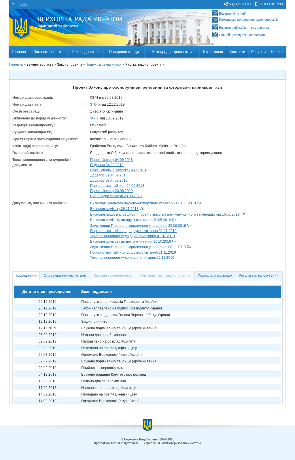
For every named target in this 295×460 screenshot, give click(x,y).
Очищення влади (124, 52)
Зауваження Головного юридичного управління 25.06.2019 (138, 226)
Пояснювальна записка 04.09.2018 (118, 170)
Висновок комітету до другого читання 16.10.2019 (130, 241)
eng (23, 3)
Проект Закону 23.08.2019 (111, 191)
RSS (280, 4)
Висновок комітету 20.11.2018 (114, 209)
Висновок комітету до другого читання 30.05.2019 (130, 220)
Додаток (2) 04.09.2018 (109, 180)
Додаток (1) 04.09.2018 (109, 175)
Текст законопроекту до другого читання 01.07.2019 (132, 236)
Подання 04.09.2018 (107, 165)
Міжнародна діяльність (172, 52)
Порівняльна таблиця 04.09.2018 (117, 186)
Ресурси (258, 52)
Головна (19, 52)
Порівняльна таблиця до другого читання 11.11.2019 (133, 252)
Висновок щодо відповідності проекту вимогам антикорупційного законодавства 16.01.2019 (165, 214)
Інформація (213, 52)
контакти (266, 4)
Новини (277, 52)
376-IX (95, 104)
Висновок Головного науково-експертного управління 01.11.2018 (143, 203)
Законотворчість (48, 52)
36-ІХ (94, 118)
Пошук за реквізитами (104, 64)
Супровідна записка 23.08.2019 (116, 196)
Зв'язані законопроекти (113, 275)
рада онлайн (240, 4)
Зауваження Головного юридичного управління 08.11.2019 (138, 247)
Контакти (237, 52)
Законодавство (85, 52)
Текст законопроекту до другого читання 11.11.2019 (132, 258)
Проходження (26, 275)
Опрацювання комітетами (65, 275)
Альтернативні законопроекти (165, 275)
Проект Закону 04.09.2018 (111, 160)
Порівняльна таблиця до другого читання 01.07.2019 (133, 231)
